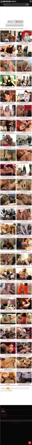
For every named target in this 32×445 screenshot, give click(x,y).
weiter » (10, 390)
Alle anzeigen (4, 416)
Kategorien (3, 411)
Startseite (3, 410)
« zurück (3, 388)
